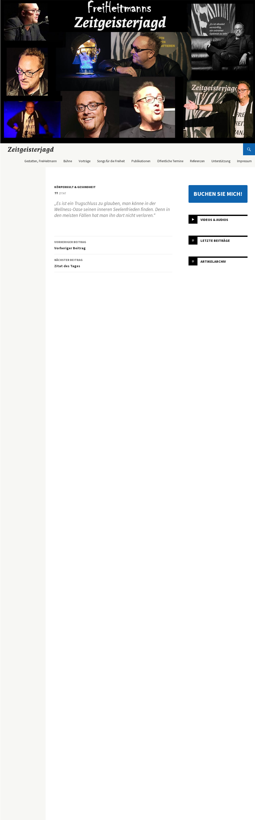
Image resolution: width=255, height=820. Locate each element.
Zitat (62, 193)
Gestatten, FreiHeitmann (40, 161)
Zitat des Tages (68, 263)
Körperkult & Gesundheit (75, 187)
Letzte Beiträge (215, 240)
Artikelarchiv (213, 261)
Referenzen (197, 161)
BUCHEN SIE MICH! (217, 194)
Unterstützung (220, 161)
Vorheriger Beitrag (70, 245)
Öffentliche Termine (170, 161)
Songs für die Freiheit (111, 161)
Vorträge (84, 161)
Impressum (244, 161)
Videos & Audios (214, 219)
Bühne (68, 161)
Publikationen (140, 161)
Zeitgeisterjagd (31, 149)
